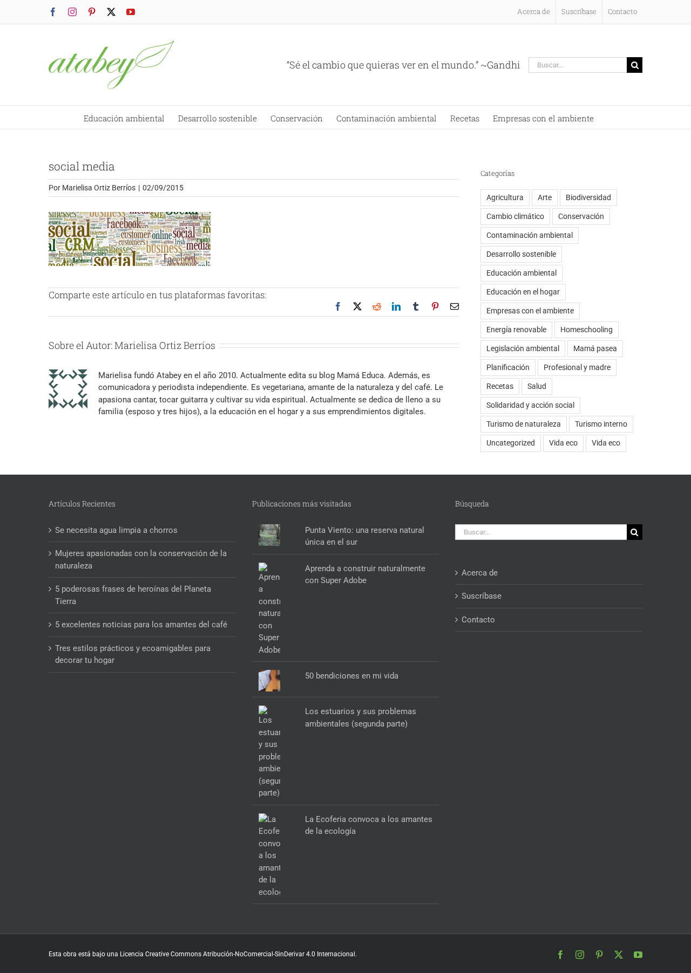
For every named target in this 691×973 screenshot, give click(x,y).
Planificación (508, 367)
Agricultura (505, 197)
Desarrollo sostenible (521, 254)
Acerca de (480, 573)
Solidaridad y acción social (530, 405)
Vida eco (563, 442)
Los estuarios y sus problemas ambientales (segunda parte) (360, 718)
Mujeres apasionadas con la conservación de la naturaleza (141, 560)
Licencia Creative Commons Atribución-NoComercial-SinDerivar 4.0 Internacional (237, 954)
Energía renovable (516, 329)
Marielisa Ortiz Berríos (99, 187)
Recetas (499, 386)
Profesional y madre (577, 367)
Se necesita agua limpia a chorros (116, 530)
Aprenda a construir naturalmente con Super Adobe (365, 575)
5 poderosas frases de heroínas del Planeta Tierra (133, 595)
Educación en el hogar (523, 291)
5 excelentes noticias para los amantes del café (141, 624)
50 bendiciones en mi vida (351, 676)
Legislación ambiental (522, 348)
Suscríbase (482, 596)
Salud (536, 386)
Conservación (581, 216)
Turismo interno (601, 424)
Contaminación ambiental (529, 235)
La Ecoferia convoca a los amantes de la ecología (368, 825)
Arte (545, 197)
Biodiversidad (588, 197)
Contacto (478, 620)
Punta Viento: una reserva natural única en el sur (364, 536)
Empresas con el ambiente (530, 310)
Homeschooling (586, 329)
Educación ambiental (521, 273)
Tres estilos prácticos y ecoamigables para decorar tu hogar (133, 654)
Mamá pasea (595, 348)
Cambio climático (515, 216)
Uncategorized (510, 442)
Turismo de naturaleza (523, 424)
